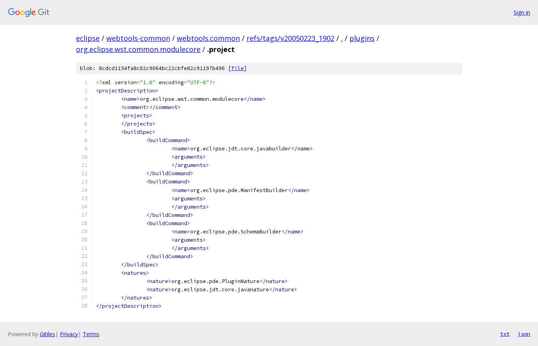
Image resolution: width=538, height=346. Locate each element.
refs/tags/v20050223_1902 (290, 38)
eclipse (88, 38)
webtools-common (138, 38)
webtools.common (208, 38)
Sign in (522, 12)
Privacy (69, 334)
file (237, 68)
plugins (362, 38)
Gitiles (47, 334)
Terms (91, 334)
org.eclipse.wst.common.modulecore (138, 49)
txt (505, 333)
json (524, 333)
